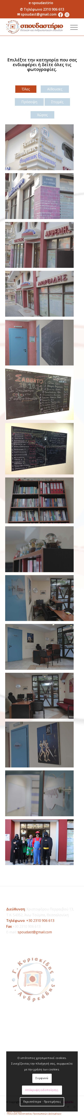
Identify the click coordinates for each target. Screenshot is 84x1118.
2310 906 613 (53, 9)
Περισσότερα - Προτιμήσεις (42, 1102)
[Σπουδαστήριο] (34, 27)
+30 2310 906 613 (40, 920)
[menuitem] (40, 3)
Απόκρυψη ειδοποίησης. (42, 1090)
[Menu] (72, 27)
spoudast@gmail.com (38, 14)
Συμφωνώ (42, 1078)
